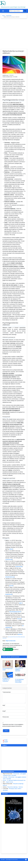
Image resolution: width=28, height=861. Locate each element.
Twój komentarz (7, 692)
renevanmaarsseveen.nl (15, 611)
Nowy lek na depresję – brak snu (15, 787)
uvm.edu (19, 618)
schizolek (5, 777)
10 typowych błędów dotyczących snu (16, 780)
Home (3, 15)
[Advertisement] (14, 34)
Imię (4, 705)
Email (4, 711)
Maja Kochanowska (10, 640)
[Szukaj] (25, 11)
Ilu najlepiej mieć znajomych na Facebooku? (6, 680)
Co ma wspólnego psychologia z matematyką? (19, 681)
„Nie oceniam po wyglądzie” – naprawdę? (19, 669)
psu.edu (11, 585)
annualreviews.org (9, 577)
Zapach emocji (9, 782)
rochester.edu (8, 559)
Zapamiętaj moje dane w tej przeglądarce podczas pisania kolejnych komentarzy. (13, 725)
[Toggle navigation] (3, 10)
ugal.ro (20, 603)
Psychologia (8, 15)
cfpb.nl (11, 549)
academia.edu (8, 594)
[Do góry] (26, 859)
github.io (20, 634)
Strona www (6, 717)
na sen (4, 780)
